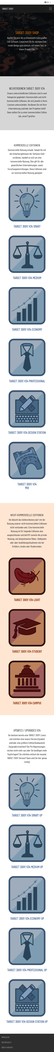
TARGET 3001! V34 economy (27, 329)
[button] (47, 2)
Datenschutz (6, 1042)
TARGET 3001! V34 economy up (27, 918)
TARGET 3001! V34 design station (27, 432)
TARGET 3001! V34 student (27, 651)
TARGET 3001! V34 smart (27, 226)
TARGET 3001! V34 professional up (27, 970)
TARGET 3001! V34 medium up (27, 867)
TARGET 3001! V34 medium (27, 278)
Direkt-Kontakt (7, 1047)
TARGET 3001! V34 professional (27, 381)
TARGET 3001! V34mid (27, 486)
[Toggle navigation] (50, 8)
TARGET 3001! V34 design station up (27, 1021)
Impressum (5, 1037)
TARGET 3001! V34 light (27, 600)
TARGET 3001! (7, 8)
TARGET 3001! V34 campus (27, 703)
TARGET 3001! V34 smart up (27, 815)
